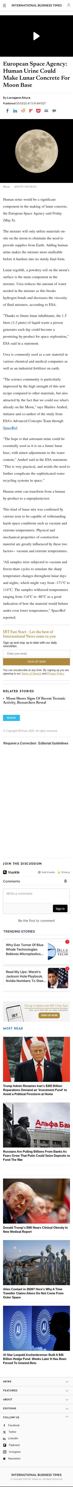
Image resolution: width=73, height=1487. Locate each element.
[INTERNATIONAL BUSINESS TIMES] (37, 6)
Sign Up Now (49, 1015)
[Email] (46, 110)
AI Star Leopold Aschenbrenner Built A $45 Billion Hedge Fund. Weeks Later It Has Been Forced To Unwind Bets (34, 1359)
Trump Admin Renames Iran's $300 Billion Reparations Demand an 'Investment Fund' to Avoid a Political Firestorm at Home (35, 1090)
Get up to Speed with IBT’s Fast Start (46, 1005)
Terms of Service (31, 673)
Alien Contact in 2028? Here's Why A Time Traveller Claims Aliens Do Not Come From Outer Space (33, 1293)
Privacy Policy (55, 673)
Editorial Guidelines (53, 743)
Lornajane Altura (18, 98)
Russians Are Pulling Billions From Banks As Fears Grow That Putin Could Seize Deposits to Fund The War (36, 1155)
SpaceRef (10, 427)
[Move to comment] (54, 110)
